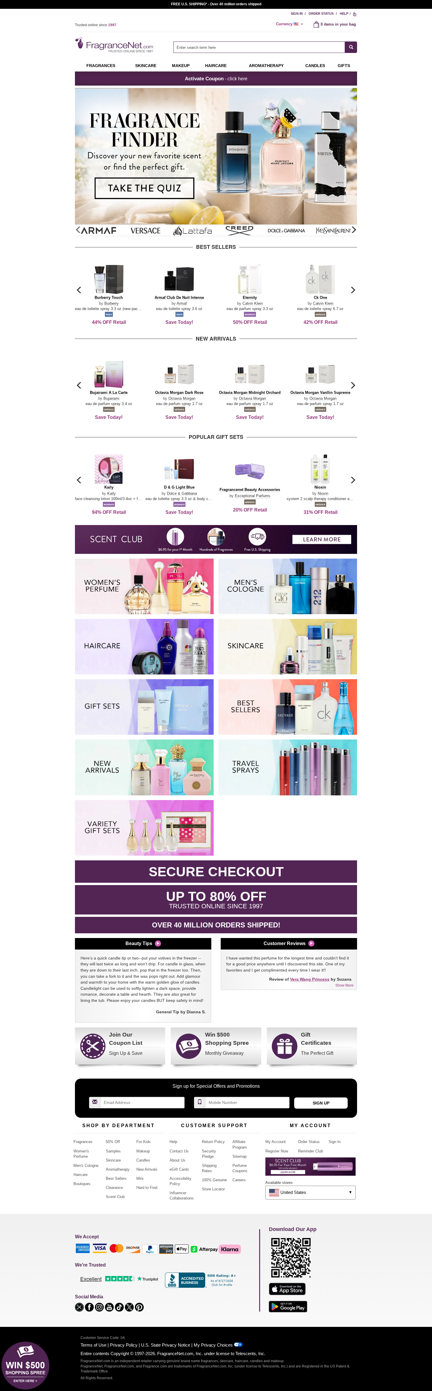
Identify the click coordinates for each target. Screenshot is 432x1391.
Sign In (297, 13)
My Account (275, 1142)
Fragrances (100, 65)
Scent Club (115, 1197)
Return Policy (213, 1142)
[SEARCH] (351, 47)
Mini (139, 1178)
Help (344, 13)
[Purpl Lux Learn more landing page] (310, 1169)
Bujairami (111, 398)
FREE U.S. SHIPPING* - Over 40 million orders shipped (216, 4)
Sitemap (239, 1156)
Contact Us (179, 1151)
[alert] (290, 24)
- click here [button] (216, 78)
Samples (113, 1151)
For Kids (143, 1142)
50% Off (113, 1142)
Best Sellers (116, 1178)
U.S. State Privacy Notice (165, 1344)
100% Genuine (214, 1180)
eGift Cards (179, 1169)
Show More (344, 985)
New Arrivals (147, 1169)
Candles (143, 1160)
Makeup (181, 65)
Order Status (321, 13)
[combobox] (265, 47)
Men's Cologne (85, 1165)
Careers (239, 1180)
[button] (353, 230)
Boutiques (82, 1184)
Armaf (182, 303)
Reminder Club (310, 1151)
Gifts (344, 65)
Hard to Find (146, 1187)
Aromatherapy (118, 1169)
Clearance (114, 1187)
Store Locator (213, 1189)
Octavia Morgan (181, 398)
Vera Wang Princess (309, 979)
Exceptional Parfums (252, 496)
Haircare (216, 65)
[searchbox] (259, 47)
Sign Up (321, 1103)
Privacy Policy (124, 1344)
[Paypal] (150, 1249)
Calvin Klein (252, 303)
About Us (177, 1160)
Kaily (111, 493)
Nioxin (323, 493)
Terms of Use (93, 1344)
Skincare (145, 65)
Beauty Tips (138, 943)
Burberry (111, 303)
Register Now (276, 1151)
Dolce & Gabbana (182, 493)
